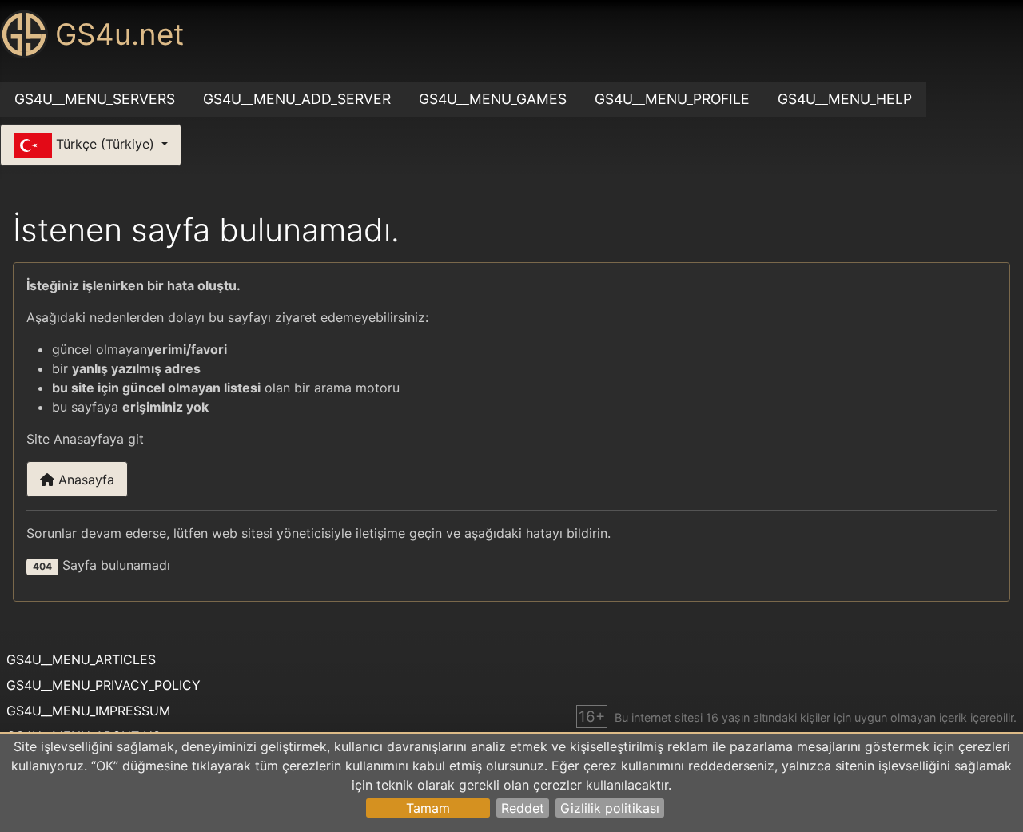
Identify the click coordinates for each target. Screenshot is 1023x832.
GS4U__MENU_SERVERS (94, 98)
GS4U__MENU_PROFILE (672, 98)
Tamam (428, 808)
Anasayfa (84, 480)
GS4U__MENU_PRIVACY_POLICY (103, 685)
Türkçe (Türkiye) (105, 144)
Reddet (522, 808)
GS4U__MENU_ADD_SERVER (297, 98)
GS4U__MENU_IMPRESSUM (88, 711)
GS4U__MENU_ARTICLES (81, 659)
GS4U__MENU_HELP (845, 98)
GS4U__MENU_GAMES (493, 98)
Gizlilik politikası (609, 808)
